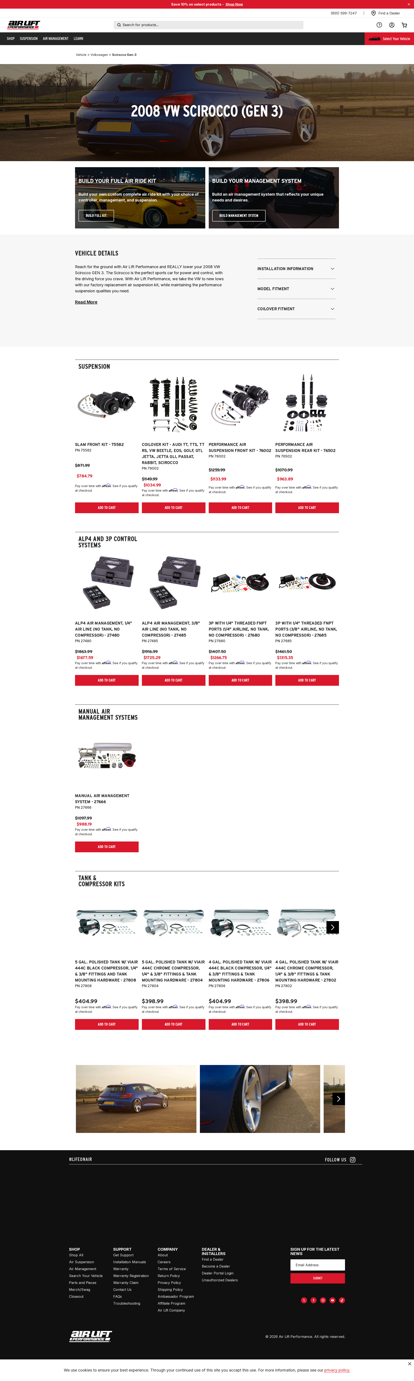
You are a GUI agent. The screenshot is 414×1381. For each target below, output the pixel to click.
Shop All (76, 1255)
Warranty (121, 1269)
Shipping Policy (170, 1289)
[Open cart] (404, 25)
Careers (164, 1262)
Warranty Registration (131, 1276)
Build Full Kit (96, 216)
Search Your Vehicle (86, 1276)
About (163, 1255)
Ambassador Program (176, 1296)
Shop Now (234, 4)
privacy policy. (337, 1370)
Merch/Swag (79, 1289)
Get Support (123, 1255)
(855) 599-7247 (344, 13)
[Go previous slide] (338, 1099)
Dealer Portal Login (218, 1273)
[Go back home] (23, 25)
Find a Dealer (213, 1259)
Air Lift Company (171, 1310)
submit (318, 1278)
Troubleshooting (126, 1303)
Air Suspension (81, 1262)
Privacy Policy (169, 1282)
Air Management (82, 1269)
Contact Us (122, 1289)
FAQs (117, 1296)
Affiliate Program (171, 1303)
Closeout (76, 1296)
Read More (86, 302)
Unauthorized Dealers (220, 1280)
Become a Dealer (216, 1266)
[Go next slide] (332, 927)
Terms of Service (172, 1269)
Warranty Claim (125, 1282)
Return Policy (169, 1276)
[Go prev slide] (81, 927)
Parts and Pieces (82, 1282)
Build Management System (239, 216)
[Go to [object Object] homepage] (90, 1336)
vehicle (81, 55)
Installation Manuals (129, 1262)
